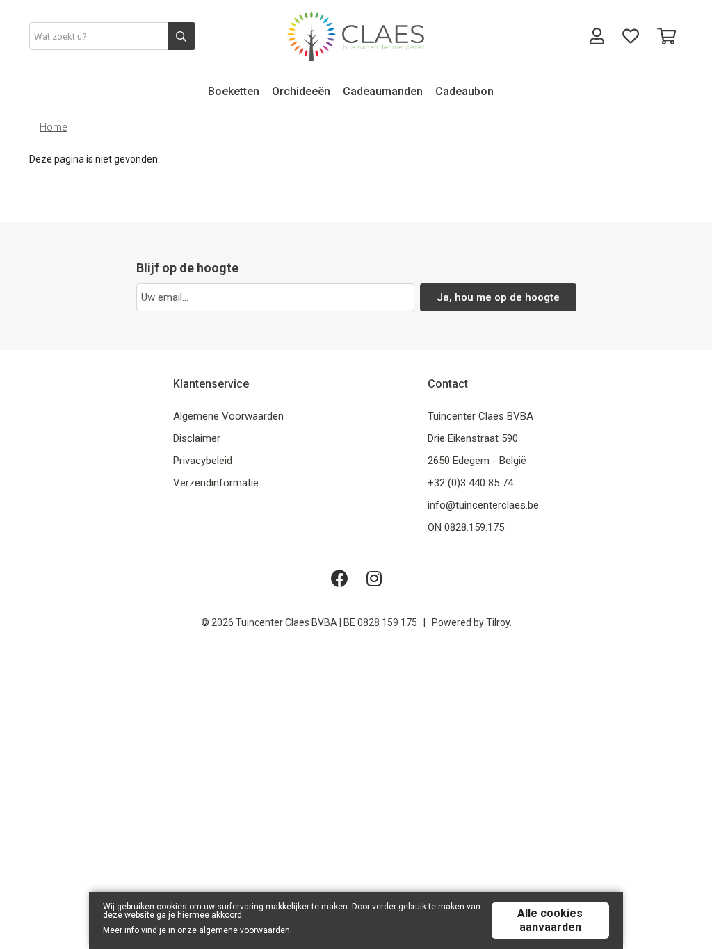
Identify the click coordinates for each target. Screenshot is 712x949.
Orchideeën (301, 91)
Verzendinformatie (216, 483)
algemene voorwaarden (244, 930)
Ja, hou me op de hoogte (498, 297)
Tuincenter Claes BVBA (480, 416)
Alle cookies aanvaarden (550, 920)
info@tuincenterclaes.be (483, 505)
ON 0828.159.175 (466, 527)
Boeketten (233, 91)
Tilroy (498, 622)
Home (53, 127)
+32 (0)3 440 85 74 (470, 483)
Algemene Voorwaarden (228, 416)
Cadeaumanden (383, 91)
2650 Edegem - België (477, 460)
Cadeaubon (464, 91)
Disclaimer (196, 438)
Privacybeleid (202, 460)
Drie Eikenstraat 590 (473, 438)
